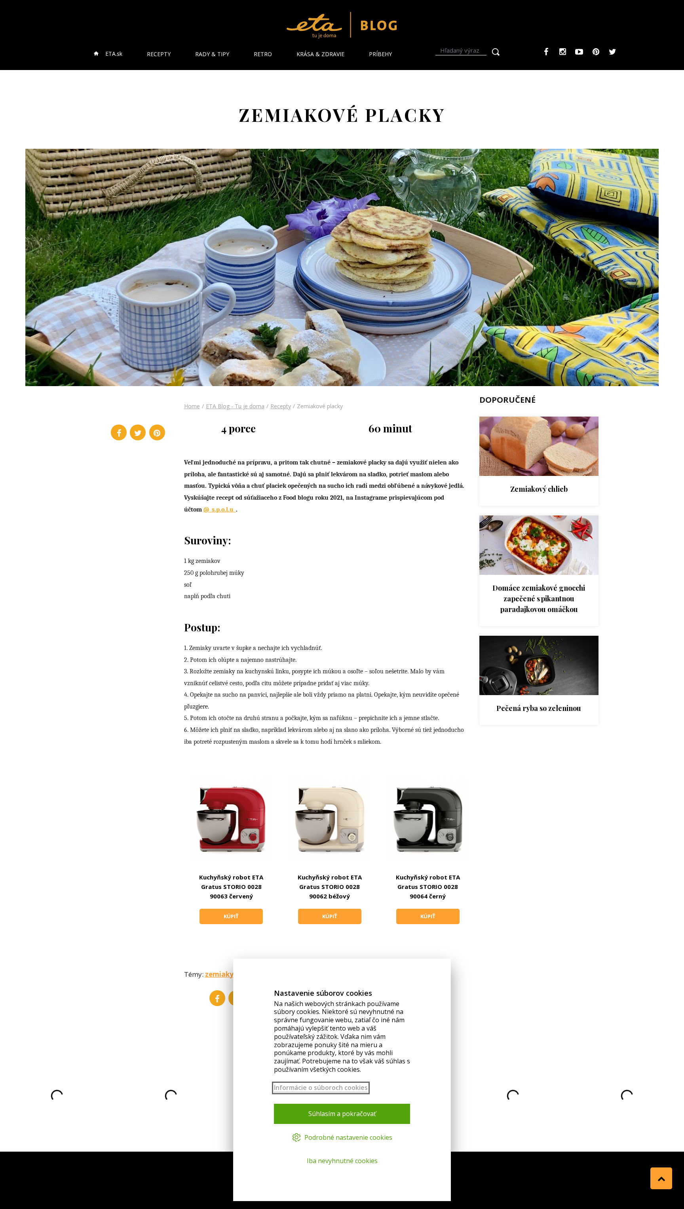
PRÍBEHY (380, 54)
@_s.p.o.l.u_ (219, 509)
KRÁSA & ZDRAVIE (320, 54)
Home (192, 406)
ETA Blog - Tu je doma (235, 406)
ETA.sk (113, 53)
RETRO (263, 54)
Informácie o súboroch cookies (321, 1088)
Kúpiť (231, 916)
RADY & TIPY (212, 54)
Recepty (280, 406)
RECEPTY (159, 54)
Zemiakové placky (320, 406)
